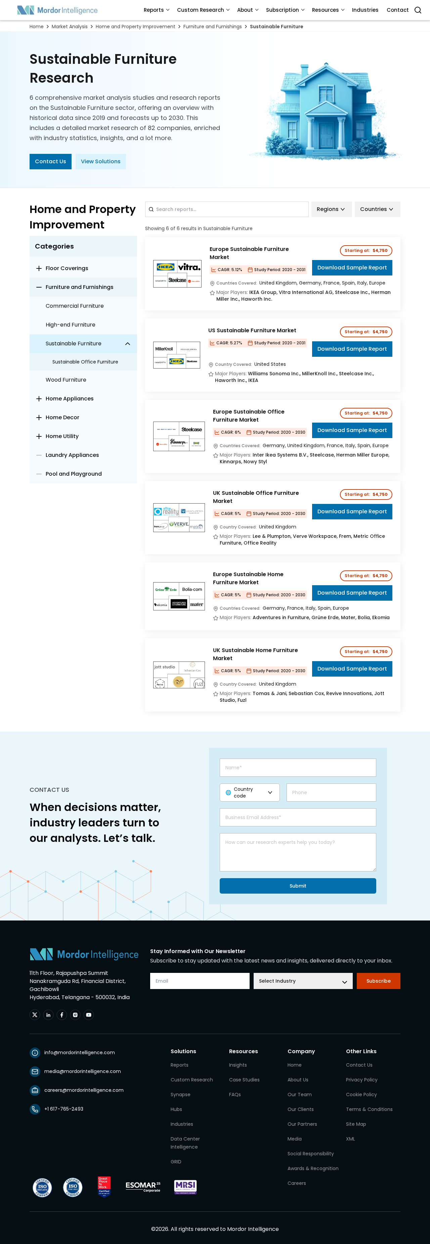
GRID (176, 1161)
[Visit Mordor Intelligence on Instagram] (75, 1015)
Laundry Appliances (72, 455)
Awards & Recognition (313, 1168)
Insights (238, 1065)
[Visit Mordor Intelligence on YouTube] (88, 1015)
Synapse (180, 1094)
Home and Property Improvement (135, 26)
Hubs (176, 1109)
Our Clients (301, 1109)
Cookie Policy (361, 1094)
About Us (298, 1079)
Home (37, 26)
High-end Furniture (70, 325)
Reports (154, 9)
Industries (365, 9)
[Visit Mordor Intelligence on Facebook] (61, 1015)
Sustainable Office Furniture (85, 361)
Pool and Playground (74, 474)
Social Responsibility (311, 1153)
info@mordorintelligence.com (79, 1052)
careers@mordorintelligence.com (84, 1090)
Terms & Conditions (369, 1109)
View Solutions (101, 161)
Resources (325, 9)
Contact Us (50, 161)
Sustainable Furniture (276, 26)
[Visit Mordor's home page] (57, 10)
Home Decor (62, 417)
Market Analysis (70, 26)
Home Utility (62, 436)
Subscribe (379, 981)
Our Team (300, 1094)
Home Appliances (70, 398)
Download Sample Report (352, 267)
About (245, 9)
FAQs (235, 1094)
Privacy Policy (362, 1079)
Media (295, 1138)
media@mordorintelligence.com (82, 1071)
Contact (398, 9)
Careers (297, 1183)
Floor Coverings (67, 268)
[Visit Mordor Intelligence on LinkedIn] (48, 1015)
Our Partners (302, 1124)
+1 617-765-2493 (63, 1109)
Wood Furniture (66, 380)
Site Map (356, 1124)
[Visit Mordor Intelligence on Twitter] (35, 1015)
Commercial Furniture (75, 306)
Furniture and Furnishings (212, 26)
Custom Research (200, 9)
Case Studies (244, 1079)
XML (350, 1138)
